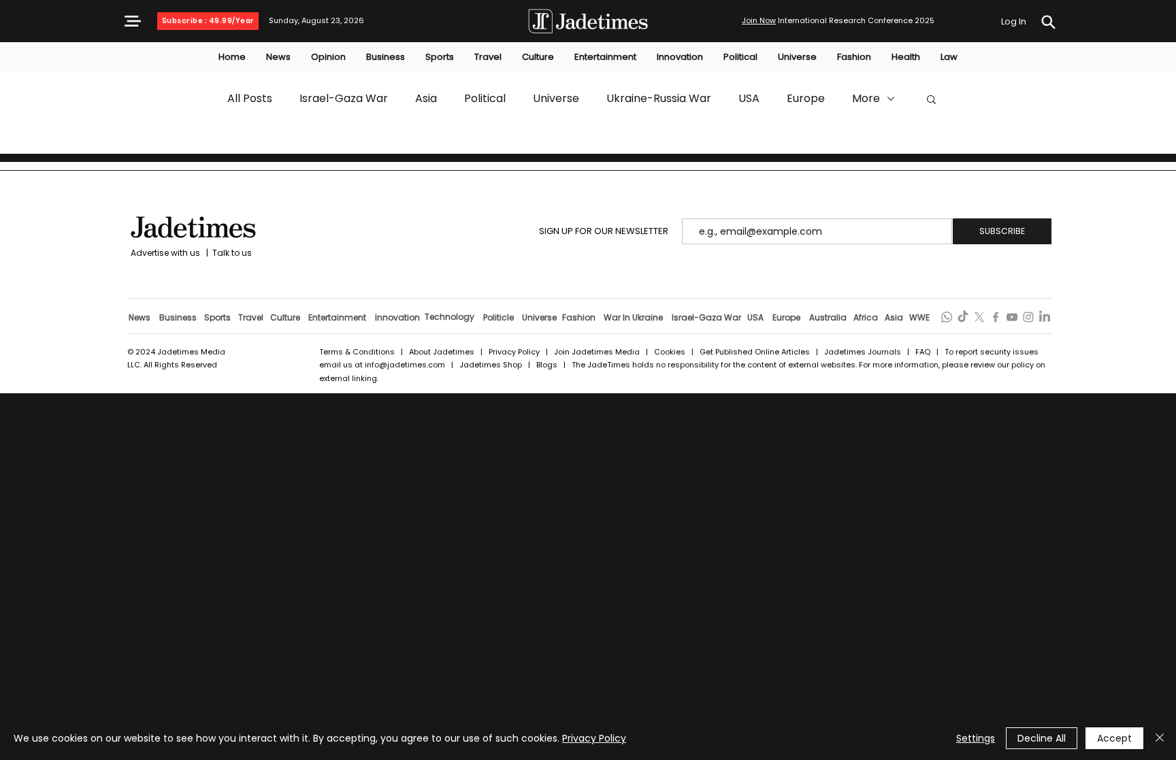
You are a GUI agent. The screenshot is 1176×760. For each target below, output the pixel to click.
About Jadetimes (441, 351)
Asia (426, 98)
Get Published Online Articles (755, 351)
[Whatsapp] (946, 317)
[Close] (1160, 738)
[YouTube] (1012, 317)
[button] (133, 21)
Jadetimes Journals (862, 351)
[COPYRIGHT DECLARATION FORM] (1048, 22)
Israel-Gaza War (343, 98)
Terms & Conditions (357, 351)
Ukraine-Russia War (658, 98)
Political (485, 98)
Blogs (546, 364)
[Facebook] (995, 317)
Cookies (669, 351)
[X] (979, 317)
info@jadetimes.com (406, 364)
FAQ (923, 351)
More (866, 98)
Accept (1114, 738)
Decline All (1041, 738)
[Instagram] (1028, 317)
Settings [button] (975, 738)
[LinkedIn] (1044, 317)
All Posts (249, 98)
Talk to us (232, 253)
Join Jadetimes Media (597, 351)
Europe (806, 98)
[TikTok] (963, 317)
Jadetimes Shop (491, 364)
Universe (556, 98)
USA (749, 98)
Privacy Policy (514, 351)
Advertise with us (164, 253)
